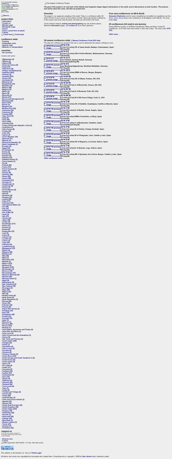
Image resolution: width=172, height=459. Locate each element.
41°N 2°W (65, 102)
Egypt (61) (6, 148)
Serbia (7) (6, 345)
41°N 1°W (65, 108)
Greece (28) (6, 178)
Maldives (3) (7, 254)
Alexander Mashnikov (117, 16)
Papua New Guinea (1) (10, 309)
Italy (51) (5, 216)
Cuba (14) (6, 133)
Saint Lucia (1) (7, 333)
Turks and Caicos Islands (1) (13, 399)
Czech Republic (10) (10, 137)
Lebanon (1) (6, 237)
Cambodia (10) (7, 110)
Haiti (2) (5, 193)
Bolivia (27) (6, 97)
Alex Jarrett (86, 456)
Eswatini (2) (6, 156)
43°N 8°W (65, 139)
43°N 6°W (65, 133)
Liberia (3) (6, 241)
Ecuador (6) (6, 146)
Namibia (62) (7, 277)
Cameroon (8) (7, 112)
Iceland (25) (6, 199)
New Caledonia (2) (9, 284)
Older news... (114, 34)
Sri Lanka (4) (7, 365)
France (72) (6, 167)
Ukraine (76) (6, 403)
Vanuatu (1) (6, 415)
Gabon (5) (6, 171)
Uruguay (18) (7, 411)
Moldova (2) (6, 265)
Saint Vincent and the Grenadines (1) (16, 335)
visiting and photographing (72, 24)
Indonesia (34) (7, 203)
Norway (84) (6, 301)
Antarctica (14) (7, 69)
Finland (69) (6, 165)
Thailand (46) (7, 384)
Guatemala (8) (7, 186)
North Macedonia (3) (10, 299)
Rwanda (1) (6, 328)
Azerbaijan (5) (7, 80)
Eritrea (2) (6, 152)
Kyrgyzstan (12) (8, 231)
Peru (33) (5, 312)
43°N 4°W (65, 121)
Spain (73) (6, 364)
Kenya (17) (6, 226)
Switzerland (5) (8, 375)
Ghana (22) (6, 176)
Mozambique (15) (9, 273)
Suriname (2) (7, 369)
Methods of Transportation (12, 47)
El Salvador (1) (8, 150)
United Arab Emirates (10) (12, 405)
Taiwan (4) (6, 379)
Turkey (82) (6, 396)
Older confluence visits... (53, 158)
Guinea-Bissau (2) (9, 190)
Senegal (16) (7, 343)
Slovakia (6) (6, 350)
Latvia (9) (5, 235)
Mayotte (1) (6, 261)
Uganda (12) (6, 401)
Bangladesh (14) (8, 84)
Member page (7, 25)
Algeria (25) (6, 63)
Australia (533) (7, 76)
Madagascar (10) (8, 248)
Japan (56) (6, 220)
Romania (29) (7, 324)
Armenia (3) (6, 74)
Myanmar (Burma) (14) (10, 275)
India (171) (6, 201)
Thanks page (36, 453)
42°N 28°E (65, 70)
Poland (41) (6, 316)
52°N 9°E (65, 64)
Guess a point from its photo (13, 31)
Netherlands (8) (8, 282)
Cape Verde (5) (7, 116)
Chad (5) (5, 118)
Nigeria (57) (6, 292)
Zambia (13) (6, 426)
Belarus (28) (6, 88)
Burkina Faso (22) (9, 108)
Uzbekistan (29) (8, 413)
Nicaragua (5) (7, 288)
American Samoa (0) (10, 65)
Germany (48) (7, 175)
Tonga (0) (5, 390)
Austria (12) (6, 78)
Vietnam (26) (7, 418)
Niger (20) (6, 290)
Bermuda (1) (7, 95)
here (115, 20)
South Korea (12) (8, 360)
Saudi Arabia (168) (9, 341)
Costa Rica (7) (7, 127)
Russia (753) (7, 326)
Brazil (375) (6, 103)
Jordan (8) (6, 222)
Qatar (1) (5, 320)
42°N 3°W (65, 152)
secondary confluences (11, 5)
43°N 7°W (65, 146)
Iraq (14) (5, 209)
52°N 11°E (65, 58)
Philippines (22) (8, 314)
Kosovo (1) (6, 227)
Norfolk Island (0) (9, 295)
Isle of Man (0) (7, 212)
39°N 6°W (65, 45)
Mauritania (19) (8, 260)
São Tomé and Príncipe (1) (12, 339)
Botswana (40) (7, 101)
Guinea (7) (6, 188)
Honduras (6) (7, 195)
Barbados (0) (7, 86)
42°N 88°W (66, 95)
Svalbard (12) (7, 371)
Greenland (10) (8, 180)
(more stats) (5, 11)
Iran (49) (5, 207)
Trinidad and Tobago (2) (11, 392)
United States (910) (9, 409)
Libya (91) (6, 243)
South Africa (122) (9, 356)
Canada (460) (7, 114)
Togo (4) (5, 388)
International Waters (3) (11, 205)
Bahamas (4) (7, 82)
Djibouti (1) (6, 140)
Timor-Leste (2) (8, 386)
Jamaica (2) (6, 218)
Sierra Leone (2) (8, 348)
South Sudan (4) (8, 362)
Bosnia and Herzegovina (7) (13, 99)
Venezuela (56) (7, 416)
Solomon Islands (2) (10, 354)
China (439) (6, 122)
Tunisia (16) (6, 394)
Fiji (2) (4, 163)
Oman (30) (6, 303)
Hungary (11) (7, 197)
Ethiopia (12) (7, 158)
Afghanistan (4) (8, 59)
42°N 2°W (65, 114)
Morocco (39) (7, 271)
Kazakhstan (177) (8, 224)
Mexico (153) (7, 263)
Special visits (7, 45)
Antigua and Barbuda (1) (11, 71)
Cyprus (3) (6, 135)
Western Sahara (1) (9, 422)
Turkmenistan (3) (8, 398)
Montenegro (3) (8, 269)
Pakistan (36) (7, 305)
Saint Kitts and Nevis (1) (11, 331)
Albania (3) (6, 61)
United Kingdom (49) (10, 407)
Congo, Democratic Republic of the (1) (17, 125)
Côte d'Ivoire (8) (8, 129)
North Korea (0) (8, 297)
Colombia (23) (7, 123)
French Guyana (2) (9, 169)
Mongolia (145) (8, 267)
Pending (5, 41)
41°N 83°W (66, 83)
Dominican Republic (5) (11, 142)
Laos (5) (5, 233)
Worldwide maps (8, 27)
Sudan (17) (6, 367)
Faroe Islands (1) (8, 161)
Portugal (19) (7, 318)
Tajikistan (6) (7, 381)
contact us (73, 25)
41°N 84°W (66, 76)
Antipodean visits (9, 43)
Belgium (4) (6, 89)
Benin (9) (5, 93)
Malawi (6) (6, 250)
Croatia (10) (6, 131)
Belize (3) (5, 91)
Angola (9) (6, 67)
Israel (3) (5, 214)
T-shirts (5, 33)
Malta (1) (5, 258)
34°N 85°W (66, 89)
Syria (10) (6, 377)
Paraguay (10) (7, 311)
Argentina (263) (8, 72)
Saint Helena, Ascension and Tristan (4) (17, 329)
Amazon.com (7, 439)
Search (5, 29)
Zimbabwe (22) (8, 428)
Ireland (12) (6, 210)
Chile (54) (6, 120)
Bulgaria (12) (7, 106)
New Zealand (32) (8, 286)
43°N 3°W (65, 127)
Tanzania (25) (7, 382)
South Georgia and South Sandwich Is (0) (18, 358)
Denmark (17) (7, 139)
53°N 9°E (65, 51)
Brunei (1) (6, 105)
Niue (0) (5, 294)
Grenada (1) (6, 182)
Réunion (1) (6, 322)
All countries (7, 53)
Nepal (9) (5, 280)
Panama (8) (6, 307)
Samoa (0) (6, 337)
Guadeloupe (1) (8, 184)
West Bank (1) (7, 420)
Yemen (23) (6, 424)
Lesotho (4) (6, 239)
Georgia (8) (6, 173)
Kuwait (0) (6, 229)
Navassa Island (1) (9, 278)
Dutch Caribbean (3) (10, 144)
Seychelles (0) (7, 346)
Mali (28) (5, 256)
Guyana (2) (6, 192)
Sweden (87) (7, 373)
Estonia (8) (6, 154)
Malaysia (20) (7, 252)
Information (6, 21)
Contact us (6, 23)
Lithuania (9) (7, 244)
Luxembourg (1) (8, 246)
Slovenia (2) (6, 352)
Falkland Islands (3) (10, 159)
